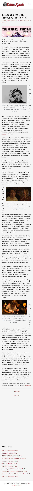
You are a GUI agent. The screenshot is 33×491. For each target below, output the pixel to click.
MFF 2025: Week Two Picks (9, 463)
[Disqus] (16, 418)
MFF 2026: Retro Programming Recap (12, 455)
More (8, 20)
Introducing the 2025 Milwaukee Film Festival (14, 469)
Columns (4, 20)
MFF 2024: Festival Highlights (10, 476)
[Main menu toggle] (29, 4)
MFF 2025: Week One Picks (9, 466)
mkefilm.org (28, 385)
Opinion (13, 20)
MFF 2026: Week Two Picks (9, 453)
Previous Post (16, 391)
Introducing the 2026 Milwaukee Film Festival (14, 458)
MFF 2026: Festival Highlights (10, 450)
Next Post (16, 395)
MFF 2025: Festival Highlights (10, 461)
